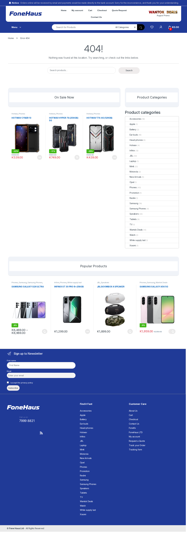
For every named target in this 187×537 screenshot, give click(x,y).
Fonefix (132, 428)
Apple (132, 124)
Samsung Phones (138, 208)
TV (131, 224)
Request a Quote (137, 441)
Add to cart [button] (77, 157)
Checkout (102, 10)
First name (11, 360)
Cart (90, 10)
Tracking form (135, 449)
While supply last (138, 240)
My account (77, 10)
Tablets (133, 219)
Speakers (134, 214)
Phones (22, 114)
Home (63, 10)
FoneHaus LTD (136, 432)
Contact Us (96, 17)
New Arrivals (135, 177)
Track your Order (137, 445)
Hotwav (15, 114)
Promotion (134, 193)
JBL (131, 155)
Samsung (134, 203)
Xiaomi (133, 245)
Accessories (135, 119)
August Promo (163, 15)
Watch (132, 235)
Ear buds (134, 134)
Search (129, 70)
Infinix (132, 150)
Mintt (132, 166)
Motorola (134, 171)
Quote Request (119, 10)
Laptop (133, 161)
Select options (43, 331)
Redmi (132, 198)
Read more (39, 157)
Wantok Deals (136, 229)
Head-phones (136, 140)
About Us (133, 410)
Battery (133, 129)
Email (9, 371)
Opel (132, 182)
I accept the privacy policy (21, 383)
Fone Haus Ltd (16, 528)
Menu (14, 27)
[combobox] (83, 27)
